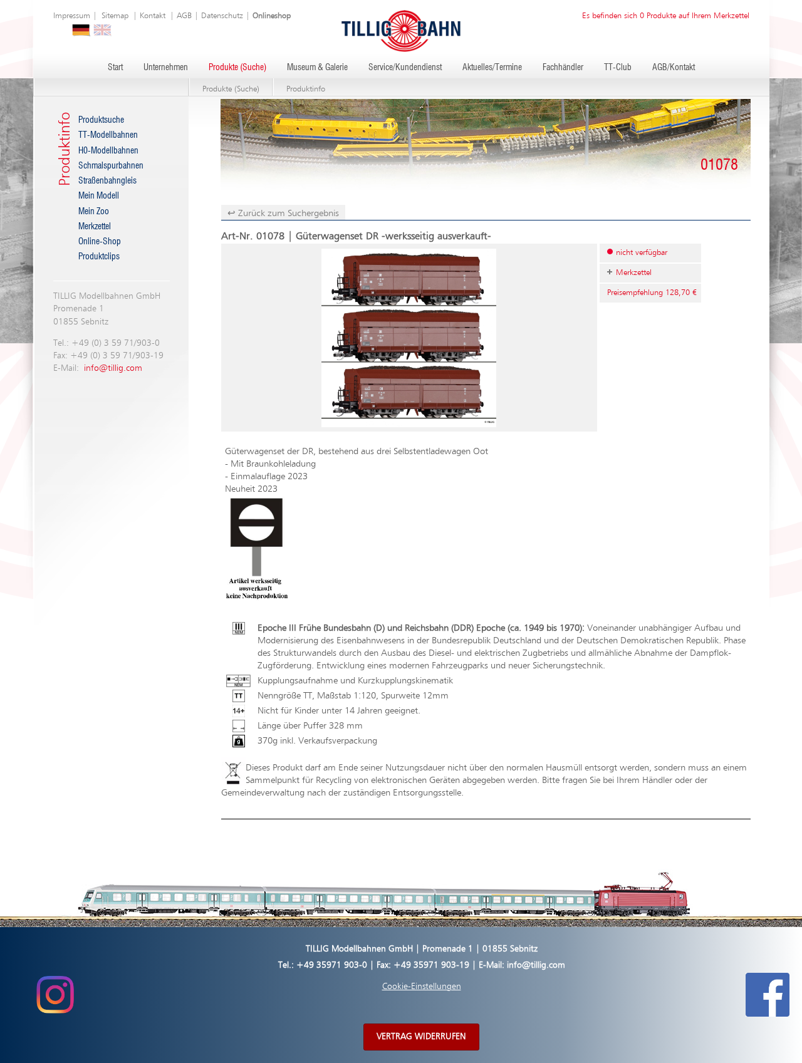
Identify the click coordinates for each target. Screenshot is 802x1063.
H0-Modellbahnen (108, 151)
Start (115, 67)
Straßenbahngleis (107, 181)
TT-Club (618, 67)
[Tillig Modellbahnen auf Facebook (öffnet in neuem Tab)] (767, 994)
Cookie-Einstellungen (421, 986)
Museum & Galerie (317, 67)
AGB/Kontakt (673, 67)
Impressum (71, 16)
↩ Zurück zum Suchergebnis (283, 213)
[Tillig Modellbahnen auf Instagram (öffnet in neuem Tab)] (55, 994)
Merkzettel (94, 226)
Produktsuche (101, 120)
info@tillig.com (113, 368)
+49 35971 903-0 (331, 965)
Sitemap (115, 16)
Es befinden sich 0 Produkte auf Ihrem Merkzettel (665, 16)
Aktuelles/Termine (492, 67)
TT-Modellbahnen (108, 135)
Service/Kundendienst (405, 67)
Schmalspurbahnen (110, 166)
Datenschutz (222, 16)
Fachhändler (563, 67)
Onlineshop (272, 16)
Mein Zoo (93, 211)
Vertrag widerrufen (421, 1036)
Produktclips (99, 256)
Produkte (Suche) (237, 67)
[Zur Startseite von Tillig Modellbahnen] (401, 30)
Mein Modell (98, 196)
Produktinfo (305, 89)
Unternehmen (165, 67)
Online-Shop (99, 241)
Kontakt (152, 16)
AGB (184, 16)
